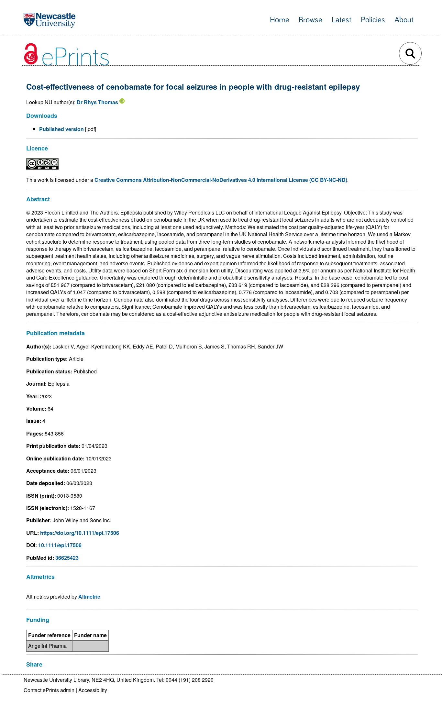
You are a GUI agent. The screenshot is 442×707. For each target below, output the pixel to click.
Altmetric (89, 596)
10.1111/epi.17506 (60, 545)
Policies (373, 20)
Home (279, 20)
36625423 (67, 557)
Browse (310, 20)
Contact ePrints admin (49, 690)
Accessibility (92, 690)
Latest (341, 20)
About (404, 20)
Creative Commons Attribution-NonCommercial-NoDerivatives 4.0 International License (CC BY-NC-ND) (220, 179)
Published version (61, 129)
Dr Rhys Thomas (97, 102)
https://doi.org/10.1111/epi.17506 (79, 532)
